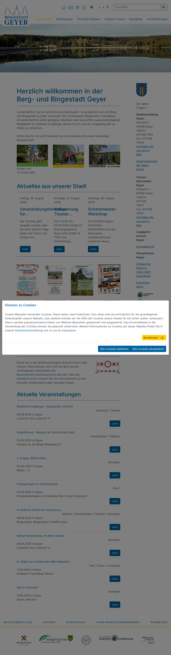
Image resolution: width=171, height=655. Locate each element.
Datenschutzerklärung (29, 330)
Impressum (69, 330)
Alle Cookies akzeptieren (148, 349)
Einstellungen (151, 337)
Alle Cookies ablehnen (114, 349)
